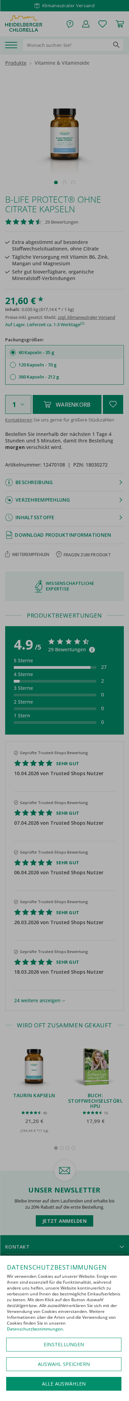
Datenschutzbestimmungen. (35, 1329)
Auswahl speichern (64, 1364)
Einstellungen (64, 1344)
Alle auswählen (64, 1383)
